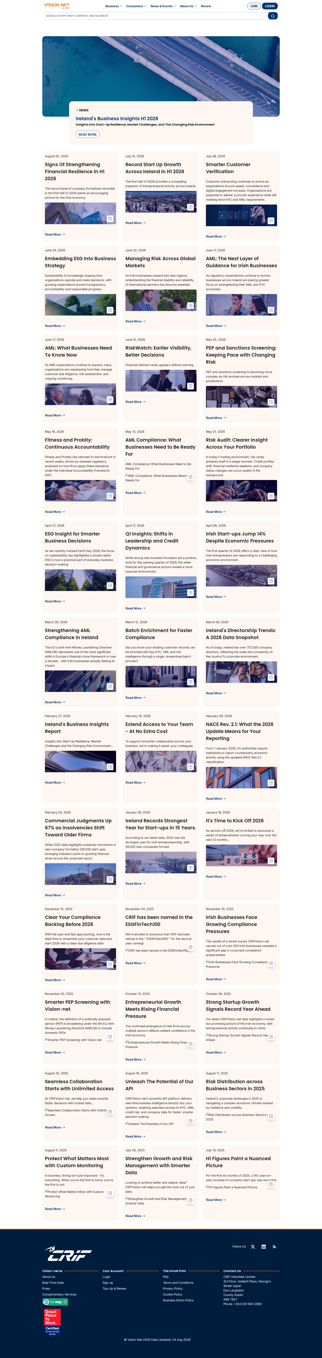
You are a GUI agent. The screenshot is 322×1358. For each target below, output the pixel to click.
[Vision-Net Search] (56, 6)
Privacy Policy (173, 1288)
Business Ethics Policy (178, 1300)
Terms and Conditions (178, 1282)
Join (254, 6)
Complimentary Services (59, 1294)
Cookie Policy (172, 1294)
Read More (53, 234)
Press (46, 1288)
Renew (206, 6)
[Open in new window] (110, 218)
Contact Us (232, 1271)
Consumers (134, 6)
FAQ (166, 1277)
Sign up (108, 1282)
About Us (186, 6)
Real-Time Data (53, 1282)
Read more (88, 134)
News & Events (162, 6)
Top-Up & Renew (114, 1288)
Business (112, 6)
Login (270, 6)
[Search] (273, 15)
